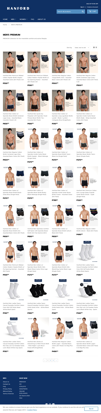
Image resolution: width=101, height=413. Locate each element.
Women (23, 19)
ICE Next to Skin (24, 395)
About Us (6, 382)
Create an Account (92, 7)
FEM (20, 398)
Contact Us (6, 384)
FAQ (32, 19)
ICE (20, 384)
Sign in (82, 7)
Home (5, 19)
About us (42, 19)
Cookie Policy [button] (32, 410)
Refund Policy (7, 391)
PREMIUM (22, 382)
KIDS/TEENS (23, 389)
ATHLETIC (22, 386)
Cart (94, 11)
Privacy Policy (7, 389)
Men (13, 19)
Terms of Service (8, 393)
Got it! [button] (91, 409)
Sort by (69, 47)
